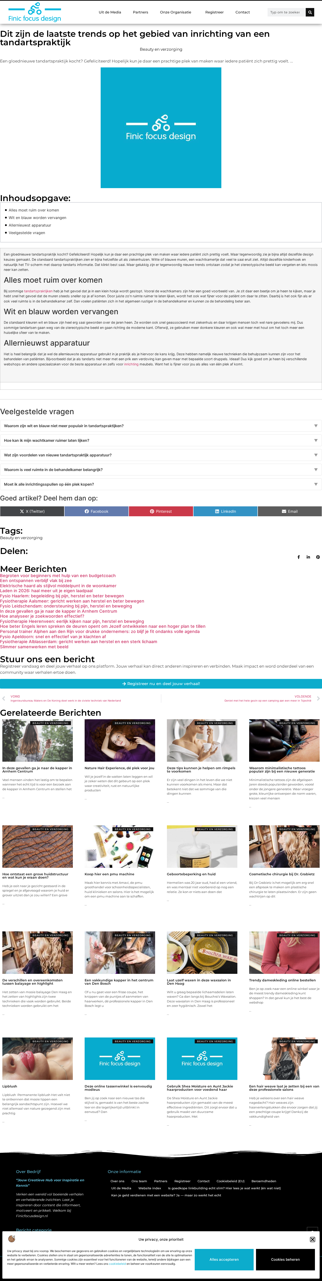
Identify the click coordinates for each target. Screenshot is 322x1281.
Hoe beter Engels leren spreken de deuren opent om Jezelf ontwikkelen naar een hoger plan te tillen (103, 626)
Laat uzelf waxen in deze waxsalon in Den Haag (199, 982)
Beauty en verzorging (161, 49)
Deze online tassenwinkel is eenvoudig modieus (118, 1088)
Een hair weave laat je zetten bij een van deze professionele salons (284, 1088)
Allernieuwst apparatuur (30, 225)
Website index (149, 1188)
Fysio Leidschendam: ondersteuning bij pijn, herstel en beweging (66, 605)
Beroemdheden (264, 1181)
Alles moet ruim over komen (34, 210)
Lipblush (9, 1086)
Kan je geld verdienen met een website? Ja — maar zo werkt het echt (166, 1195)
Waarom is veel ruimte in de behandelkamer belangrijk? (161, 469)
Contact (242, 12)
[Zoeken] (310, 12)
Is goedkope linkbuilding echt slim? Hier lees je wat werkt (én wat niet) (224, 1188)
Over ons (117, 1181)
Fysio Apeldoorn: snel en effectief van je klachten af (53, 636)
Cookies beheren (285, 1259)
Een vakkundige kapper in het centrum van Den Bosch (119, 982)
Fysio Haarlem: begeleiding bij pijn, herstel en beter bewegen (62, 595)
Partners (140, 12)
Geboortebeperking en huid (191, 874)
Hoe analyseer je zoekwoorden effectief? (42, 616)
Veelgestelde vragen (27, 232)
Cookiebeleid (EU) (230, 1181)
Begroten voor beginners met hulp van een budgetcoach (58, 575)
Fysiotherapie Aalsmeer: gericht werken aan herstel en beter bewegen (72, 601)
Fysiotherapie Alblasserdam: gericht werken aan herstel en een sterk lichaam (78, 641)
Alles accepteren (224, 1259)
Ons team (139, 1181)
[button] (312, 1239)
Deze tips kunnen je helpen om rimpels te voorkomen (201, 769)
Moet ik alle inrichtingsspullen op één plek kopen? (161, 484)
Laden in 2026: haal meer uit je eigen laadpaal (46, 590)
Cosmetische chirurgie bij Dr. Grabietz (281, 874)
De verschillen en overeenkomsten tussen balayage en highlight (32, 982)
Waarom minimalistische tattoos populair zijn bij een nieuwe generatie (282, 769)
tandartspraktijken (38, 291)
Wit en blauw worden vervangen (37, 217)
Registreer (214, 12)
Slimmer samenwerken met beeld (34, 646)
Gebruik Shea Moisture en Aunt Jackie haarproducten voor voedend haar (200, 1088)
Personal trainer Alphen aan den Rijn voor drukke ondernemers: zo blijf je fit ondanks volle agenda (100, 631)
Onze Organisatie (175, 12)
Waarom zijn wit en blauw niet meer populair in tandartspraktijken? (161, 425)
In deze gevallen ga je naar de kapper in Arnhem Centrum (58, 611)
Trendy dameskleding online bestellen (282, 980)
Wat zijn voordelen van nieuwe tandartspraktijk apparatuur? (161, 455)
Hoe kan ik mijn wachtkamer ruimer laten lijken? (161, 440)
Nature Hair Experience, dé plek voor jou (119, 768)
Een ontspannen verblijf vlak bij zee (36, 580)
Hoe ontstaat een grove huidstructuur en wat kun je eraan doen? (35, 876)
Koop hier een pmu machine (109, 874)
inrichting (131, 364)
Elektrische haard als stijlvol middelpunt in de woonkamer (58, 585)
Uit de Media (110, 12)
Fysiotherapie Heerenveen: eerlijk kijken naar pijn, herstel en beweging (72, 621)
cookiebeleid (117, 1263)
